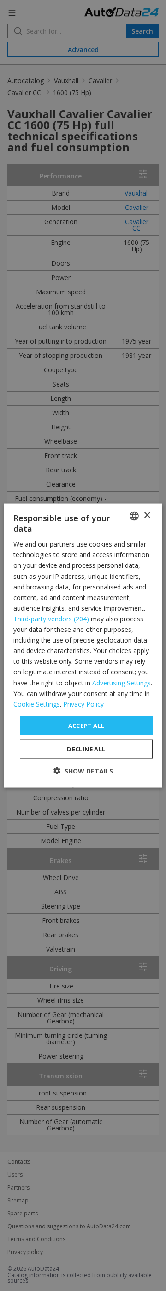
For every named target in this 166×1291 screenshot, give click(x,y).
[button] (83, 771)
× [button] (146, 515)
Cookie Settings (36, 703)
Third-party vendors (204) (51, 618)
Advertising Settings (121, 682)
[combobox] (134, 515)
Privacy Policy (83, 703)
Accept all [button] (86, 725)
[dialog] (83, 645)
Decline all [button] (86, 749)
